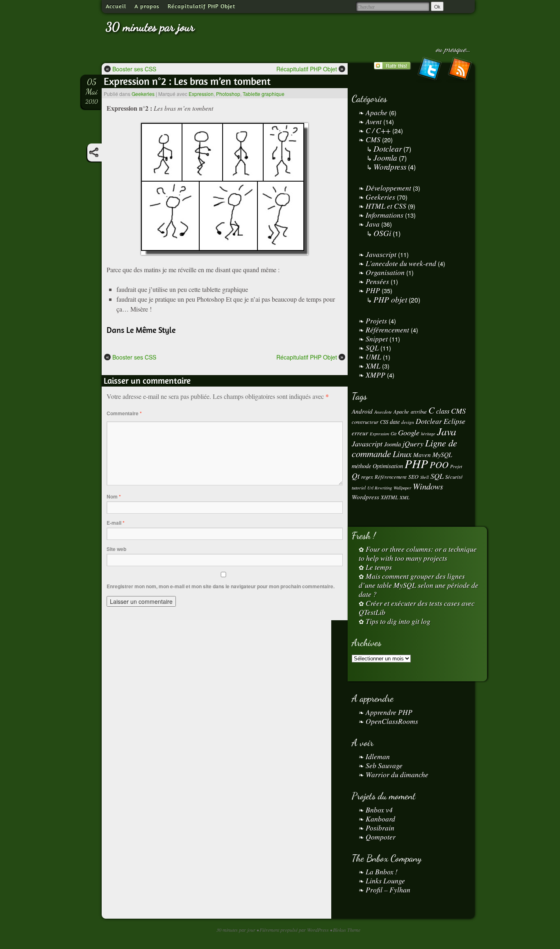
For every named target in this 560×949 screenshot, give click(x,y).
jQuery (413, 443)
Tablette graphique (264, 93)
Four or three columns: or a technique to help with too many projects (418, 553)
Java (373, 224)
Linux (402, 454)
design (407, 422)
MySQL (442, 454)
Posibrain (380, 828)
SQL (372, 348)
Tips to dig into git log (398, 621)
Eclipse (454, 421)
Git (393, 433)
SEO (413, 476)
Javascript (381, 254)
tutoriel (359, 488)
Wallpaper (402, 488)
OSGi (382, 233)
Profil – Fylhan (388, 889)
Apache (376, 112)
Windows (428, 486)
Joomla (385, 157)
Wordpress (389, 166)
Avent (374, 121)
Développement (388, 188)
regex (367, 476)
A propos (146, 6)
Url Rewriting (379, 488)
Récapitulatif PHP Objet (201, 6)
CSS (384, 421)
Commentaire (124, 413)
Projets (376, 320)
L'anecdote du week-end (401, 263)
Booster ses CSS (131, 68)
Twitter (429, 70)
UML (373, 357)
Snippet (377, 339)
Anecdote (383, 412)
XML (373, 366)
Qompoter (381, 837)
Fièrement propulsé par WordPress (295, 929)
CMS (373, 139)
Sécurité (454, 476)
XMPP (375, 375)
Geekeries (143, 93)
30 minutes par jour (150, 26)
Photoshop (228, 93)
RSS (459, 70)
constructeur (365, 421)
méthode (361, 466)
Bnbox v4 (379, 810)
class (442, 411)
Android (362, 411)
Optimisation (388, 466)
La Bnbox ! (382, 871)
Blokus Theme (346, 929)
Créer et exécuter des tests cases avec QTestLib (417, 607)
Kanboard (380, 819)
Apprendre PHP (389, 712)
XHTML (389, 497)
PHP (373, 290)
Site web (116, 549)
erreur (360, 433)
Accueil (116, 6)
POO (439, 464)
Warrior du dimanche (397, 774)
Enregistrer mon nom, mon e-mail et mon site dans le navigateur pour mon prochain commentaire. (221, 586)
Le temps (379, 567)
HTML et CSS (386, 206)
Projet (456, 466)
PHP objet (390, 299)
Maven (422, 455)
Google (408, 432)
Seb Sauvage (384, 765)
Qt (356, 475)
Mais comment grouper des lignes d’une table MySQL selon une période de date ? (418, 585)
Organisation (385, 272)
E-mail (116, 522)
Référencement (387, 330)
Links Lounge (385, 880)
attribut (419, 411)
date (395, 422)
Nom (114, 496)
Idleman (378, 756)
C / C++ (378, 130)
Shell (424, 477)
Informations (384, 215)
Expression (201, 93)
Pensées (377, 281)
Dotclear (387, 148)
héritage (428, 434)
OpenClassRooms (392, 721)
